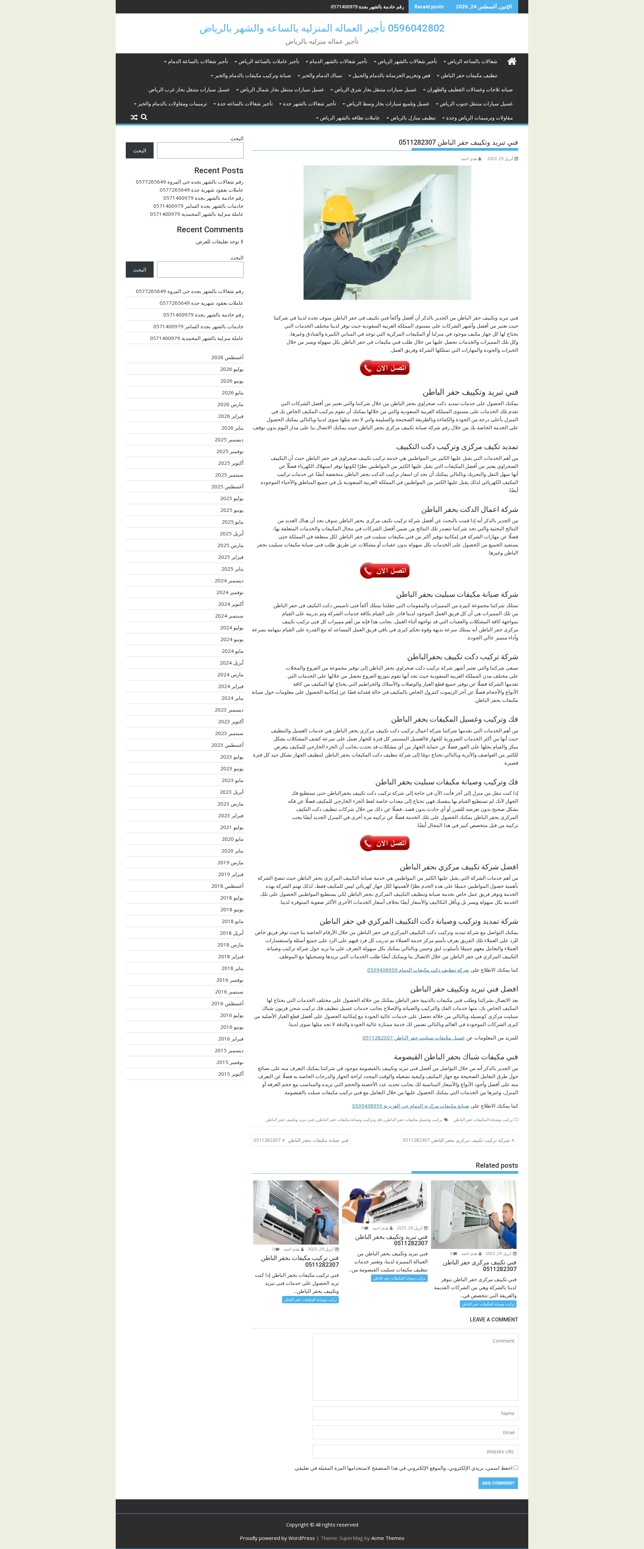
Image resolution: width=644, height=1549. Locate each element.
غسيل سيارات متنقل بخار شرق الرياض (375, 90)
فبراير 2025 (231, 556)
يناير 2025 (232, 568)
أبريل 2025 (232, 533)
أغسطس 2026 (227, 357)
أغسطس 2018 (227, 885)
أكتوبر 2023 (231, 721)
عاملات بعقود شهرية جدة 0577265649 (202, 189)
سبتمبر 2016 (229, 991)
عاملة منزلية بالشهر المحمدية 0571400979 (197, 213)
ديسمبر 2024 (229, 580)
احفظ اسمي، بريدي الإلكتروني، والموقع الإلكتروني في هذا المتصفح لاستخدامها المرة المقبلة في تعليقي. (403, 1467)
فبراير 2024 (231, 686)
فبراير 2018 (231, 956)
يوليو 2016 (232, 1015)
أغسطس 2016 (227, 1003)
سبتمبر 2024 (229, 615)
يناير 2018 (232, 968)
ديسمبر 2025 (229, 439)
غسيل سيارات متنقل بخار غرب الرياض (189, 90)
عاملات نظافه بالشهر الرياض (350, 118)
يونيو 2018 (232, 909)
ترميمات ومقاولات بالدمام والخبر (172, 104)
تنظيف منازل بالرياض (413, 118)
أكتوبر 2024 (231, 603)
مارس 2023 (230, 803)
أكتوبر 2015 (231, 1073)
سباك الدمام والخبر (322, 75)
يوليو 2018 (232, 897)
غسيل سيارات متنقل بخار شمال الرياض (282, 90)
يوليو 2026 (232, 369)
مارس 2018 (230, 944)
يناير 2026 (232, 427)
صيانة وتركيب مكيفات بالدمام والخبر (253, 75)
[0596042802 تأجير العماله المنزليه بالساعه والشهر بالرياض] (512, 60)
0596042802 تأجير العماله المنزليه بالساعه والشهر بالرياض (322, 28)
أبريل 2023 (232, 791)
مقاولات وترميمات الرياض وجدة (479, 118)
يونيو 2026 (232, 380)
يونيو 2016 (232, 1026)
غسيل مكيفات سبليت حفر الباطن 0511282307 (414, 1037)
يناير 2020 (232, 850)
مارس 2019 (230, 862)
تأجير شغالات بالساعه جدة (245, 104)
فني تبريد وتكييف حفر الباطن (290, 1119)
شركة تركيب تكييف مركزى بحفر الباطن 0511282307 (456, 1140)
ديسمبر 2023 (229, 709)
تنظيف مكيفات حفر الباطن (469, 75)
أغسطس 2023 (227, 744)
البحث (237, 138)
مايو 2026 (233, 392)
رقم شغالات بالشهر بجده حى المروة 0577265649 (190, 181)
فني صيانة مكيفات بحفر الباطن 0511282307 (301, 1140)
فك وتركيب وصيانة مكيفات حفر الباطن (349, 1119)
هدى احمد (469, 158)
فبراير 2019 (231, 874)
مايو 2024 (233, 650)
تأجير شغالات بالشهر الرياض (407, 61)
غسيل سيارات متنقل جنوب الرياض (476, 104)
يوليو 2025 (232, 498)
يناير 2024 (232, 697)
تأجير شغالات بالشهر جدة (309, 104)
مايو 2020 (233, 838)
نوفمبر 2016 (230, 979)
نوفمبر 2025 (230, 451)
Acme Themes (388, 1538)
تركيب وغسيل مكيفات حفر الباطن (413, 1119)
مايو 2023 (233, 780)
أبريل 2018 (232, 932)
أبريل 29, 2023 (499, 1253)
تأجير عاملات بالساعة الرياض (268, 61)
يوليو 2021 (232, 827)
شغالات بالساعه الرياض (472, 61)
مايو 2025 (233, 521)
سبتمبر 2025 (229, 474)
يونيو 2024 (232, 639)
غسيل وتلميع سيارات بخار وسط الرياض (387, 104)
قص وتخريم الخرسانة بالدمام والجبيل (391, 75)
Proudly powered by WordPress (277, 1538)
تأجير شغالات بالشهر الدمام (338, 61)
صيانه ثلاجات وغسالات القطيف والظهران (470, 90)
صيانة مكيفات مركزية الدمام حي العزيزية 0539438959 (410, 1105)
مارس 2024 (230, 674)
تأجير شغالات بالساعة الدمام (198, 61)
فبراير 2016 (231, 1038)
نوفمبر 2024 (230, 592)
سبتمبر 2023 (229, 733)
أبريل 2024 (232, 662)
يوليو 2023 (232, 756)
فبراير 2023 (231, 815)
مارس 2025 (230, 545)
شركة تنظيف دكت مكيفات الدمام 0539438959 (418, 969)
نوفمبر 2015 (230, 1062)
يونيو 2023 (232, 768)
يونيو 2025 (232, 509)
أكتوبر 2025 (231, 462)
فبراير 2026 (231, 416)
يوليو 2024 (232, 627)
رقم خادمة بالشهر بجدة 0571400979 (367, 6)
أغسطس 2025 (227, 486)
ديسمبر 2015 (229, 1050)
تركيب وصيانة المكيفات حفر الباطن (483, 1119)
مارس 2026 (230, 404)
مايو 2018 (233, 921)
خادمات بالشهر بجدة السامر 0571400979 (198, 205)
